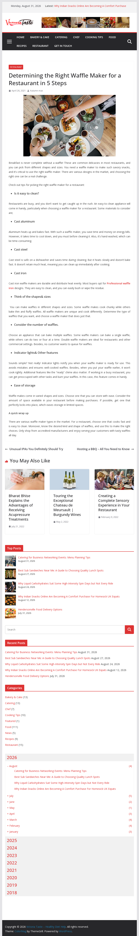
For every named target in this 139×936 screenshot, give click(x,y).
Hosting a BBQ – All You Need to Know (103, 449)
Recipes (22, 46)
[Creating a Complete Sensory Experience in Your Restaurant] (114, 472)
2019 (12, 885)
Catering (61, 37)
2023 (12, 855)
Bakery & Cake (39, 37)
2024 (12, 848)
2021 (12, 870)
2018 (12, 893)
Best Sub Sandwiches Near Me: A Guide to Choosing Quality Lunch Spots (61, 570)
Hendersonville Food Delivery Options (40, 609)
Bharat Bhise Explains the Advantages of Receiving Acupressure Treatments (21, 507)
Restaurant (40, 46)
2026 (12, 757)
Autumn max (36, 90)
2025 (12, 840)
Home (20, 37)
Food (112, 37)
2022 (12, 863)
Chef (76, 37)
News (8, 733)
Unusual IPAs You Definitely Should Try (36, 449)
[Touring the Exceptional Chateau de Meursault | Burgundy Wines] (69, 472)
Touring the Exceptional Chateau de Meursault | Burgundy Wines (67, 505)
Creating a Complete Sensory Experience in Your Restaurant (114, 502)
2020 (12, 878)
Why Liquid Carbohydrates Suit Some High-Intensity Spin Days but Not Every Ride (65, 583)
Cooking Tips (94, 37)
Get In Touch (63, 46)
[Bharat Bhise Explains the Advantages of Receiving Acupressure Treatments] (25, 472)
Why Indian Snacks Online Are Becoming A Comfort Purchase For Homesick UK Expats (69, 596)
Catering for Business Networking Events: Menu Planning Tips (54, 557)
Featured (10, 721)
